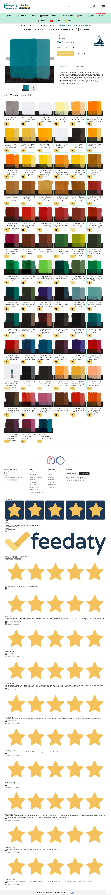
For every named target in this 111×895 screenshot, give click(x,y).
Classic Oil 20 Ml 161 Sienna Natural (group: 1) (78, 198)
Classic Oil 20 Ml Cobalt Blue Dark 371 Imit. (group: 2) (29, 357)
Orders (50, 474)
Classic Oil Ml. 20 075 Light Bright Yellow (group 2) (61, 119)
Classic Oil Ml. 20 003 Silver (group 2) (12, 118)
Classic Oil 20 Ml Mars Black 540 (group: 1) (45, 383)
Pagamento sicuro (36, 477)
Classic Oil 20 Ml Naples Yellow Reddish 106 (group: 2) (95, 384)
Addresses (51, 479)
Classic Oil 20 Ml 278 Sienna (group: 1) (45, 251)
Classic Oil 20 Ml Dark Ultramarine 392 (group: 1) (78, 357)
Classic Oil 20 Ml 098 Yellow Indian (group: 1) (94, 145)
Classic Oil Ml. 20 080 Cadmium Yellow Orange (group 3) (94, 119)
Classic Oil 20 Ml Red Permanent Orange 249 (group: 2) (95, 411)
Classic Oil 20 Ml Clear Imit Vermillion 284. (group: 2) (12, 357)
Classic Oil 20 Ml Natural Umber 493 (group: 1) (12, 410)
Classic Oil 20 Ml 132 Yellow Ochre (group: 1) (12, 198)
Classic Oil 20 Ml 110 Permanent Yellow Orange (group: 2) (12, 173)
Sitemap (33, 482)
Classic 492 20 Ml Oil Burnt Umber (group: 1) (78, 145)
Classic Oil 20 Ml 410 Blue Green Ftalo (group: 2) (12, 331)
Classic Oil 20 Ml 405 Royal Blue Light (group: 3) (78, 304)
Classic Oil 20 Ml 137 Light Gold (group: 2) (45, 198)
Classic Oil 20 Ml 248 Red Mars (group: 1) (78, 225)
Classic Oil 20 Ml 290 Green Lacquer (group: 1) (12, 278)
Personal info (52, 472)
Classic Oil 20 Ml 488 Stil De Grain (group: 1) (45, 331)
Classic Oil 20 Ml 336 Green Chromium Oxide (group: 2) (78, 278)
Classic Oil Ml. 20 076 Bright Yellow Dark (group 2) (78, 119)
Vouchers (51, 482)
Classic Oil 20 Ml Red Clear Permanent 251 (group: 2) (78, 410)
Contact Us (34, 479)
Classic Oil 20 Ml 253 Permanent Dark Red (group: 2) (95, 225)
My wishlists (52, 484)
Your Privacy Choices (62, 893)
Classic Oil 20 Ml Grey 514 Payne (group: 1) (29, 383)
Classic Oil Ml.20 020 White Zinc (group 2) (62, 145)
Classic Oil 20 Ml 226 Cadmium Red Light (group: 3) (28, 225)
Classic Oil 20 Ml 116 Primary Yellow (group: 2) (78, 172)
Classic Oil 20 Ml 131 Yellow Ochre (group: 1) (95, 172)
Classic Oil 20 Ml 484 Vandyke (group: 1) (28, 331)
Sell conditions (35, 472)
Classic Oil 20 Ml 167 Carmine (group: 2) (94, 198)
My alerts (51, 487)
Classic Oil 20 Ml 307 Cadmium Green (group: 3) (45, 278)
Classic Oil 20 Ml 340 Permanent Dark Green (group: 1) (12, 304)
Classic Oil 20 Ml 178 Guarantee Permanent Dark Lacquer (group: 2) (12, 226)
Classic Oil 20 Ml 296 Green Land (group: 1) (29, 278)
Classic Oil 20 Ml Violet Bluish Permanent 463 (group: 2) (12, 437)
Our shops (33, 484)
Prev (8, 58)
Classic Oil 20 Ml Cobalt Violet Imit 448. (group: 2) (61, 357)
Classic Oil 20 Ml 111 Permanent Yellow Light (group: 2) (28, 173)
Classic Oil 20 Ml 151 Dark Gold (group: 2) (62, 198)
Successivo (17, 559)
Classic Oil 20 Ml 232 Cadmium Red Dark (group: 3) (61, 225)
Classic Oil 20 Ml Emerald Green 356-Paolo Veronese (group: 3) (12, 384)
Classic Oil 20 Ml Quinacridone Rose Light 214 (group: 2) (45, 410)
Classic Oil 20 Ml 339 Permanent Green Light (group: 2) (94, 278)
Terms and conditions (37, 492)
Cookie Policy (34, 489)
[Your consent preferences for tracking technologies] (108, 892)
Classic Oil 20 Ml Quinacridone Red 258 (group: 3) (28, 410)
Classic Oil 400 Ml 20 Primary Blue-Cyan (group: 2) (45, 436)
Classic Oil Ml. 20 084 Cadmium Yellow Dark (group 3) (45, 145)
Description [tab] (64, 66)
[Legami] (51, 20)
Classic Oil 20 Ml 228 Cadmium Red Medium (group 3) (45, 225)
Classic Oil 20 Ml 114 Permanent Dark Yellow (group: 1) (62, 172)
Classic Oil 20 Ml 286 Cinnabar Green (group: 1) (62, 251)
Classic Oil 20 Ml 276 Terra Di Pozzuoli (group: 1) (28, 251)
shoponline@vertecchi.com (14, 477)
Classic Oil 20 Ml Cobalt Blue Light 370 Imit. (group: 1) (45, 357)
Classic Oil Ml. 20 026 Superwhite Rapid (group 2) (45, 119)
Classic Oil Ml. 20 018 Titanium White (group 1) (29, 119)
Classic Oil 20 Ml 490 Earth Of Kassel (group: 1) (62, 331)
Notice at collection (44, 893)
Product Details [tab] (79, 66)
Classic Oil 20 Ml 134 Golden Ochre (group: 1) (28, 198)
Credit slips (51, 477)
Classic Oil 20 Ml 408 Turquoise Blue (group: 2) (95, 304)
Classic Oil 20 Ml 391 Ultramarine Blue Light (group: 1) (45, 304)
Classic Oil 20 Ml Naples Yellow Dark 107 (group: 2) (62, 383)
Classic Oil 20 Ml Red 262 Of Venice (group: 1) (61, 410)
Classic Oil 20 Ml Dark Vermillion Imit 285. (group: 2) (94, 357)
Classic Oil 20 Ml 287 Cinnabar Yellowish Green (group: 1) (78, 252)
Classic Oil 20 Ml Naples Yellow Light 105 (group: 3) (78, 383)
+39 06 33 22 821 (12, 480)
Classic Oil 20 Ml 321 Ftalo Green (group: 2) (62, 278)
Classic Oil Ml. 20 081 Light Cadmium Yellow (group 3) (12, 145)
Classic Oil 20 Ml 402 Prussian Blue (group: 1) (61, 304)
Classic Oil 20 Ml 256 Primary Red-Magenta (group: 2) (12, 251)
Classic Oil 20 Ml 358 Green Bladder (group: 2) (28, 304)
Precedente (9, 559)
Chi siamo (33, 474)
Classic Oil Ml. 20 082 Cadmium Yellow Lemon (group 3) (28, 145)
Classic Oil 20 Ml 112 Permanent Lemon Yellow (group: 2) (45, 173)
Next (52, 58)
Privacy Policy (34, 487)
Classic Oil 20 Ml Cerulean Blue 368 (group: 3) (94, 331)
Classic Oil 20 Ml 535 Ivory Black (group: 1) (78, 331)
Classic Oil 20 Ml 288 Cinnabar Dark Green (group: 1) (94, 251)
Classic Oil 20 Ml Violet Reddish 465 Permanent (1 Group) (28, 436)
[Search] (69, 6)
